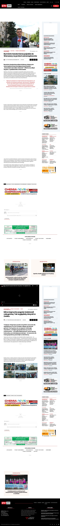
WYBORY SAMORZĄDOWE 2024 (53, 136)
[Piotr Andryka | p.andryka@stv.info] (4, 59)
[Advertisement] (30, 15)
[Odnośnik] (17, 215)
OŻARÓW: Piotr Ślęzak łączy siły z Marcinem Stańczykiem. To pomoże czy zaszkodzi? (52, 139)
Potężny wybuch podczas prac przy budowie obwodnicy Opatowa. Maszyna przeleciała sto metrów (50, 518)
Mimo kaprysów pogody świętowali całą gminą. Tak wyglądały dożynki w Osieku (48, 39)
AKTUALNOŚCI (6, 50)
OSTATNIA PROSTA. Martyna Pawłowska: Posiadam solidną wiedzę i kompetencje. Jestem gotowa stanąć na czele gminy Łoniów (45, 140)
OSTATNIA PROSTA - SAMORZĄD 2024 (45, 136)
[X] (57, 2)
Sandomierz (6, 51)
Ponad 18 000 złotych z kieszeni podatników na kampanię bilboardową (52, 147)
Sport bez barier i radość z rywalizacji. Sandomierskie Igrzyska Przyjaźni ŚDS (49, 109)
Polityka (12, 50)
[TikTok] (54, 524)
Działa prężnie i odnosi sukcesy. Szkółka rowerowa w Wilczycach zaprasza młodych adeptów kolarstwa (16, 279)
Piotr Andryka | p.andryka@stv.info (13, 59)
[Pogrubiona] (7, 215)
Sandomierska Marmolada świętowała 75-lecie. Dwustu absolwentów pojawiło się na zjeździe (50, 513)
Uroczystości (44, 144)
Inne (50, 144)
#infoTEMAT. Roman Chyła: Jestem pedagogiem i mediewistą (53, 153)
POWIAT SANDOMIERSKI (20, 50)
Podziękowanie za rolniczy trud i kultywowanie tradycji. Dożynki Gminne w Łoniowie (49, 44)
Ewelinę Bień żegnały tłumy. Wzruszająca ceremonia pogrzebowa (49, 516)
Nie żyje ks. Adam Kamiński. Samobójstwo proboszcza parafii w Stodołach (49, 511)
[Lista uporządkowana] (12, 215)
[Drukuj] (36, 60)
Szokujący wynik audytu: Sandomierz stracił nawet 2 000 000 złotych (53, 162)
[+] (20, 215)
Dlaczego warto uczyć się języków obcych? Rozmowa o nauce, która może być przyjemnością (50, 99)
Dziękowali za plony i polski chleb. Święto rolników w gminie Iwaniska (49, 53)
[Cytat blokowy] (15, 215)
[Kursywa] (9, 215)
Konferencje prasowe (52, 159)
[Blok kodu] (16, 215)
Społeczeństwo (46, 37)
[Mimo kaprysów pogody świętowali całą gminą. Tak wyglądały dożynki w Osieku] (50, 80)
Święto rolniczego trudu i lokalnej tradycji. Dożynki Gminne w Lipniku (49, 48)
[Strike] (11, 215)
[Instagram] (56, 2)
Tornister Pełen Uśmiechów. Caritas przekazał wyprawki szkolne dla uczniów (49, 58)
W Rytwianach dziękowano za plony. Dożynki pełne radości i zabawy (45, 161)
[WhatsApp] (34, 60)
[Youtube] (58, 2)
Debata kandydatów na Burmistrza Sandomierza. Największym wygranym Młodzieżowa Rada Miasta (45, 155)
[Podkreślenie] (10, 215)
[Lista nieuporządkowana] (14, 215)
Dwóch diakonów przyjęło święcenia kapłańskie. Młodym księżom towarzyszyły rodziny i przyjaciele (45, 147)
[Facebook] (55, 2)
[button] (52, 2)
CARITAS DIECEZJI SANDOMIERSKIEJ (47, 56)
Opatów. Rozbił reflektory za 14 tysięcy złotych (43, 274)
